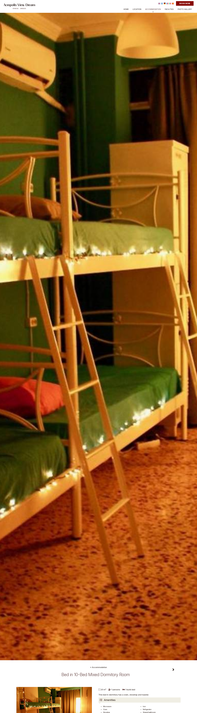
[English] (159, 3)
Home (126, 9)
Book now (184, 3)
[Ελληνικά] (162, 3)
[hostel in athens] (19, 6)
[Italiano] (170, 3)
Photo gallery (185, 9)
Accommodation (153, 9)
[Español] (173, 3)
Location (137, 9)
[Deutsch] (165, 3)
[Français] (167, 3)
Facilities (169, 9)
